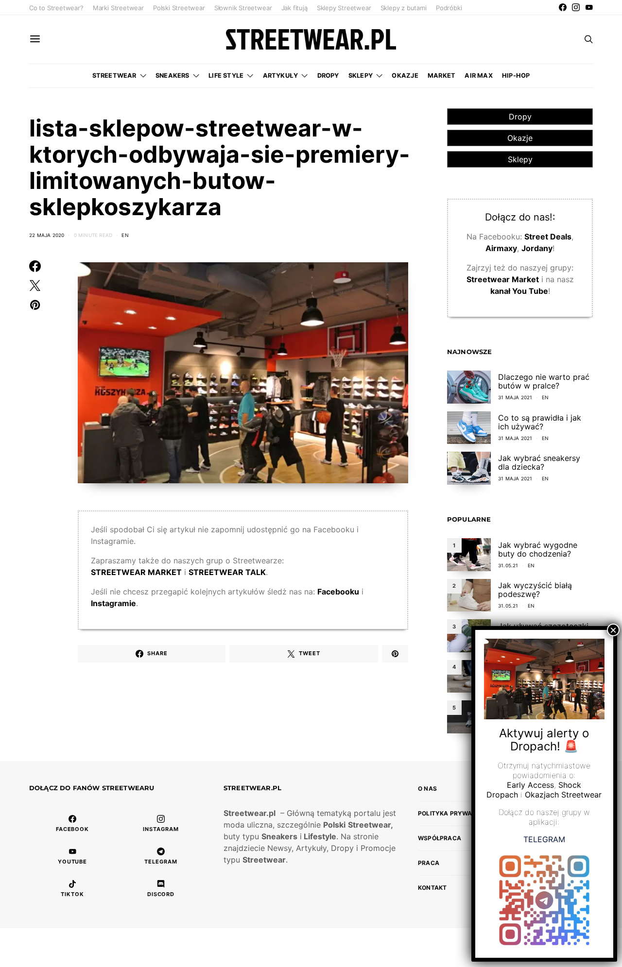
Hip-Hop (516, 75)
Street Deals (547, 236)
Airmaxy (501, 248)
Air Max (478, 75)
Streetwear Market (502, 279)
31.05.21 (508, 565)
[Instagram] (576, 7)
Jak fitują (294, 8)
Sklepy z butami (403, 8)
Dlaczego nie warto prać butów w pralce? (543, 381)
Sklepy (360, 75)
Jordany (537, 248)
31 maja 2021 (515, 397)
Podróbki (449, 8)
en (124, 235)
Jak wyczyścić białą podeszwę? (535, 589)
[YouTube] (589, 7)
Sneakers (173, 75)
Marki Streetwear (118, 8)
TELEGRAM (544, 840)
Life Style (225, 75)
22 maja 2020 (46, 235)
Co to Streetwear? (56, 8)
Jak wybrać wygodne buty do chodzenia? (537, 549)
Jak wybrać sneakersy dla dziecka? (539, 462)
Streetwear (114, 75)
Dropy (328, 75)
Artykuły (280, 75)
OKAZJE (405, 75)
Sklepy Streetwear (344, 8)
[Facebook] (563, 7)
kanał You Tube (519, 291)
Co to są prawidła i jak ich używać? (539, 422)
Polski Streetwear (179, 8)
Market (441, 75)
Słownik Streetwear (243, 8)
